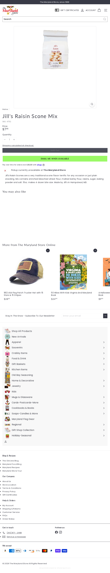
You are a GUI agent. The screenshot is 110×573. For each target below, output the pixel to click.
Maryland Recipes (11, 467)
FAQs (4, 515)
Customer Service (11, 512)
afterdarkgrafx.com (64, 568)
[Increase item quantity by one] (14, 139)
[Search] (105, 19)
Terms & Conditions (11, 488)
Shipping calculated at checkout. (18, 145)
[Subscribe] (105, 316)
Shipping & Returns (11, 508)
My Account (7, 505)
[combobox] (55, 19)
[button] (55, 159)
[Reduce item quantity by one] (4, 139)
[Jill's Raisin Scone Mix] (20, 216)
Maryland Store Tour (12, 470)
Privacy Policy (8, 491)
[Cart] (99, 10)
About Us (6, 481)
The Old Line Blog (10, 460)
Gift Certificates (9, 494)
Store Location (9, 484)
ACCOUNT (91, 10)
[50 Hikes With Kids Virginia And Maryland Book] (73, 276)
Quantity (7, 134)
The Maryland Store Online (37, 245)
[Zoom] (92, 104)
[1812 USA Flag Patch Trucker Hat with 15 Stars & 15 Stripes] (26, 276)
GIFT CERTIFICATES (69, 10)
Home (5, 109)
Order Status (8, 519)
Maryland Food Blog (11, 464)
